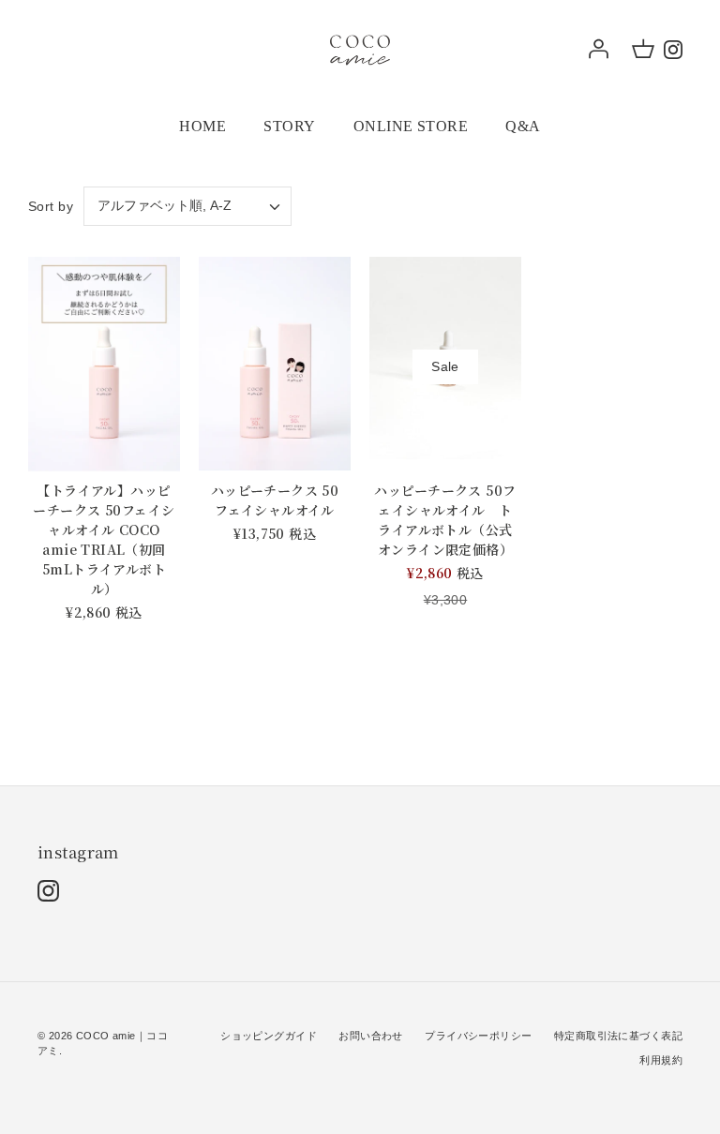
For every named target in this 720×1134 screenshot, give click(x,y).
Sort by (50, 206)
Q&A (522, 126)
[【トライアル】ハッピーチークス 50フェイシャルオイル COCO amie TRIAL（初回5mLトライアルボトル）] (104, 364)
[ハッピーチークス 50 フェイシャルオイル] (275, 364)
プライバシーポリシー (478, 1035)
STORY (289, 126)
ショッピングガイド (268, 1035)
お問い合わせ (370, 1035)
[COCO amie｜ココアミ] (360, 49)
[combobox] (187, 206)
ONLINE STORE (410, 126)
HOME (202, 126)
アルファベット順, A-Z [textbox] (165, 205)
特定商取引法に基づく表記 (618, 1035)
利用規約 (660, 1060)
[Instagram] (673, 49)
